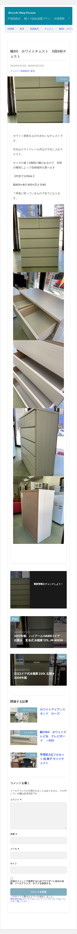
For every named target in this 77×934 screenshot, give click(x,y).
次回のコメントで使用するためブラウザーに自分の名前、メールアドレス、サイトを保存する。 (37, 882)
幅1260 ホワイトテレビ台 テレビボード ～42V (53, 736)
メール (14, 849)
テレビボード (29, 732)
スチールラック (28, 710)
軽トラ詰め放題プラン (37, 18)
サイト (13, 863)
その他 (32, 755)
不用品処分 (14, 18)
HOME (10, 28)
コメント (16, 799)
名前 (13, 834)
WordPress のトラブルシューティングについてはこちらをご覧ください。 (37, 900)
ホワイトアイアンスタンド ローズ (52, 711)
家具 (22, 28)
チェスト (48, 28)
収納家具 (34, 28)
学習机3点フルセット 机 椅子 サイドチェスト (52, 759)
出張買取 (59, 18)
